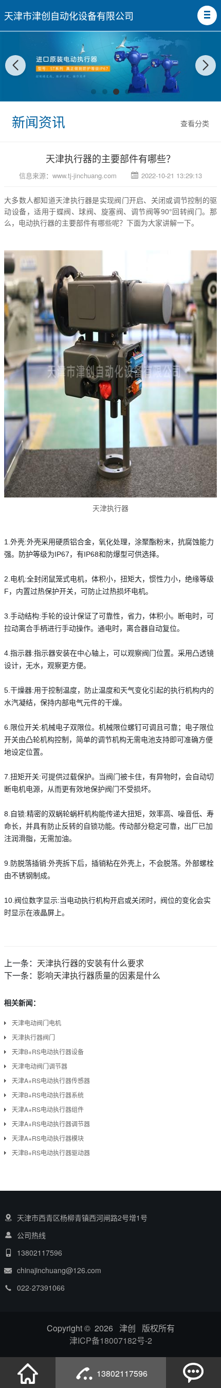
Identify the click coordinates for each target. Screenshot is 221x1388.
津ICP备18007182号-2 (110, 1340)
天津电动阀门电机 (36, 1022)
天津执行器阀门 (33, 1037)
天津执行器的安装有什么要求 (90, 963)
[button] (207, 15)
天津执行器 (74, 200)
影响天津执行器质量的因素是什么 (98, 975)
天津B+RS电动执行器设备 (48, 1051)
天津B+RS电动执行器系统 (48, 1094)
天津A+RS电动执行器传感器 (51, 1080)
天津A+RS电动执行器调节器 (51, 1123)
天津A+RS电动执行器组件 (48, 1109)
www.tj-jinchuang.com (84, 175)
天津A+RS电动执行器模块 (48, 1138)
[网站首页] (27, 1372)
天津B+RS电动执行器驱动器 (51, 1152)
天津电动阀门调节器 (39, 1065)
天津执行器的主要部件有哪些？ (110, 158)
